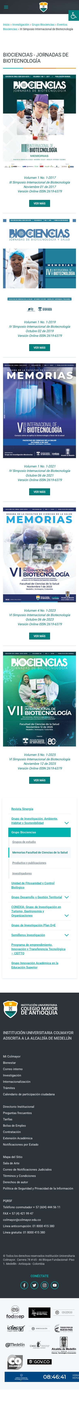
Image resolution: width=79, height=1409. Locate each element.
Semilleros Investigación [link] (28, 935)
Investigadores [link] (22, 873)
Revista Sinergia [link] (22, 809)
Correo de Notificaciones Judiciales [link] (27, 1169)
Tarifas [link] (7, 1119)
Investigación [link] (12, 1075)
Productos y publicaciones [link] (29, 862)
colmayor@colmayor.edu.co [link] (22, 1220)
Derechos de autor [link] (15, 1182)
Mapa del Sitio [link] (12, 1157)
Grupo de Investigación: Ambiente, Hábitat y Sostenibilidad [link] (34, 821)
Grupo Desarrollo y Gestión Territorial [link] (36, 897)
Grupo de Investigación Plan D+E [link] (33, 925)
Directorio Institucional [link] (18, 1107)
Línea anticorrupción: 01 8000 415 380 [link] (28, 1226)
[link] (73, 15)
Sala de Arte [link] (11, 1163)
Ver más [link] (40, 203)
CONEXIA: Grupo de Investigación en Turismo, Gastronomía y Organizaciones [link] (36, 911)
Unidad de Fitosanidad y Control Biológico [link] (32, 885)
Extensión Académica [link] (17, 1138)
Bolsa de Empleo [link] (14, 1125)
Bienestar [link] (9, 1063)
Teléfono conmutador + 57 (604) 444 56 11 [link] (31, 1207)
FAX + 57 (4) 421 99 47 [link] (18, 1213)
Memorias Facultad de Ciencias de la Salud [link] (40, 852)
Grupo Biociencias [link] (23, 832)
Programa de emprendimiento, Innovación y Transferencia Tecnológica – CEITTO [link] (38, 949)
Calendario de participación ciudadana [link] (29, 1094)
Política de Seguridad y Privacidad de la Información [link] (38, 1188)
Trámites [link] (9, 1088)
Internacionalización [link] (16, 1082)
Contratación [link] (12, 1132)
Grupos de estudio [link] (24, 842)
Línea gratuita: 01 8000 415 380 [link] (24, 1232)
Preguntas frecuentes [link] (17, 1113)
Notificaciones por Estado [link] (20, 1144)
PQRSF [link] (7, 1201)
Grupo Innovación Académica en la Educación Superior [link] (34, 965)
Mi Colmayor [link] (11, 1056)
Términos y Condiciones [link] (19, 1176)
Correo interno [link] (13, 1069)
